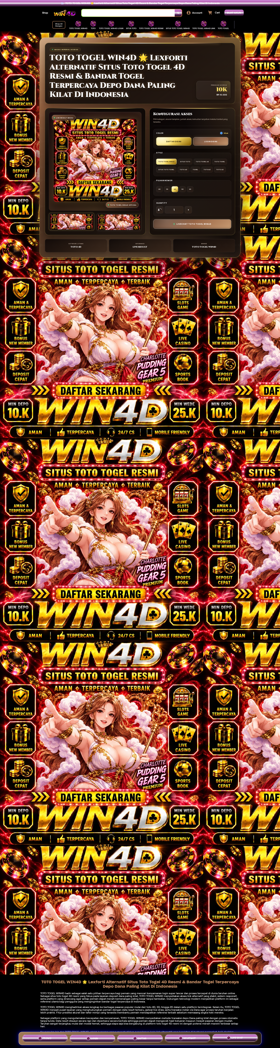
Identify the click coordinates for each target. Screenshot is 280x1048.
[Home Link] (65, 13)
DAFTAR (142, 1038)
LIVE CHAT (237, 1038)
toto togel (62, 996)
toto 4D (150, 1007)
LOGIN (94, 1038)
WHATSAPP (189, 1038)
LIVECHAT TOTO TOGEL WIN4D (193, 224)
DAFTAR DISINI (173, 141)
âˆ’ (160, 210)
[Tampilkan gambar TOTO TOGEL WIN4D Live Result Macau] (119, 222)
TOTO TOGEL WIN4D (133, 1018)
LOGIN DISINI (210, 141)
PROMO (47, 1038)
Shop (45, 12)
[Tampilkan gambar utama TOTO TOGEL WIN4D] (71, 222)
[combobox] (128, 13)
